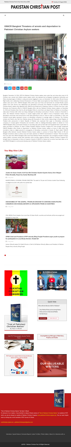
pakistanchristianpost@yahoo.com (24, 422)
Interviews (9, 434)
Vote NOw (43, 318)
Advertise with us (60, 434)
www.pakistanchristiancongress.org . (47, 415)
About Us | (53, 434)
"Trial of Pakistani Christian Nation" (48, 413)
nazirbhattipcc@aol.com (7, 422)
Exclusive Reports (26, 434)
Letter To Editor (36, 434)
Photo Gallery (45, 434)
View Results (53, 318)
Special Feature (17, 434)
